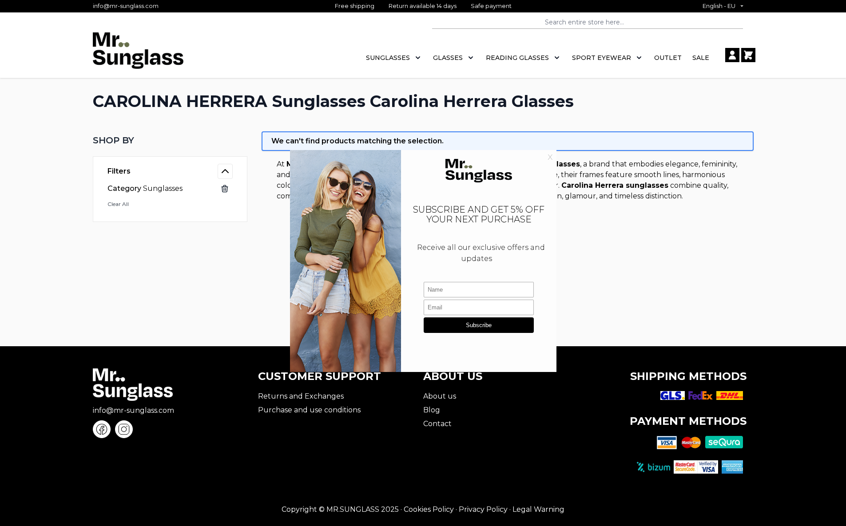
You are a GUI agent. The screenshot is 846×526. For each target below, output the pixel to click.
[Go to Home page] (138, 55)
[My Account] (732, 55)
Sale (700, 58)
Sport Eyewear (601, 58)
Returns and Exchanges (301, 396)
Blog (431, 410)
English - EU (719, 5)
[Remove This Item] (225, 189)
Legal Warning (538, 509)
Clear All (118, 204)
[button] (170, 140)
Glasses (448, 58)
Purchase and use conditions (309, 410)
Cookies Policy (429, 509)
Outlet (668, 58)
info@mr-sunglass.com (126, 5)
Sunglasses (388, 58)
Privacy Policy (483, 509)
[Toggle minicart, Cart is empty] (748, 55)
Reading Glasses (517, 58)
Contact (437, 423)
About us (439, 396)
